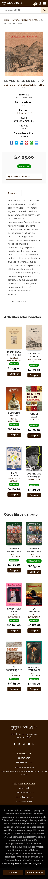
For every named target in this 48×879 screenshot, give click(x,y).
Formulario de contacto (24, 767)
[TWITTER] (19, 744)
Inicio (6, 20)
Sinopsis (12, 193)
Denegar (13, 872)
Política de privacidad (24, 797)
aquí (13, 863)
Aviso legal (24, 788)
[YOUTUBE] (29, 744)
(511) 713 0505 (24, 758)
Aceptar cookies (35, 872)
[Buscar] (44, 10)
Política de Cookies (24, 802)
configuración (37, 863)
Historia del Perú (30, 20)
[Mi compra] (36, 3)
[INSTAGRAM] (24, 744)
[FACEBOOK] (15, 744)
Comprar (14, 374)
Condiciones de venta (24, 792)
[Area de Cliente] (40, 3)
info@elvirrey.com (24, 762)
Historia (16, 20)
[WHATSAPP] (33, 744)
